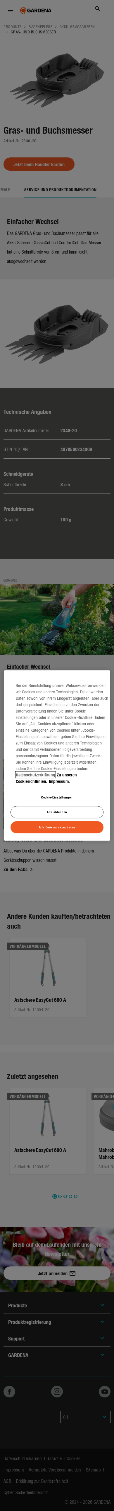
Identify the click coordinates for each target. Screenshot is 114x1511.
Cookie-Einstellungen (56, 797)
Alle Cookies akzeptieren (57, 827)
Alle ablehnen (57, 812)
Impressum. (59, 781)
